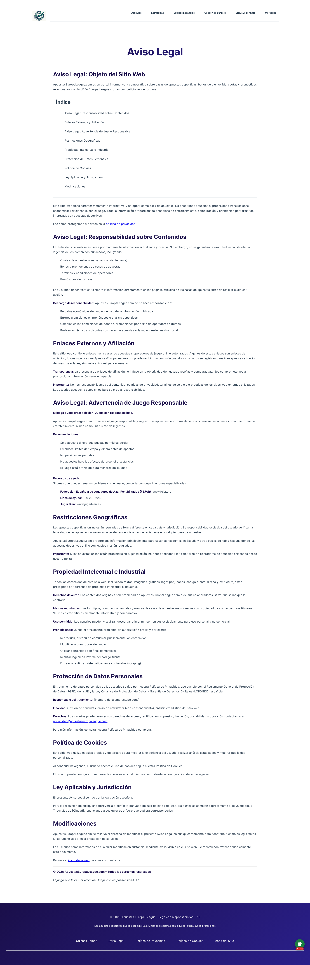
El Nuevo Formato (245, 12)
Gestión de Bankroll (215, 12)
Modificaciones (75, 186)
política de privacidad (120, 224)
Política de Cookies (78, 168)
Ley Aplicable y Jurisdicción (84, 177)
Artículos (136, 12)
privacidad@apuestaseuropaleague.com (80, 721)
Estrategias (157, 12)
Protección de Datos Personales (86, 159)
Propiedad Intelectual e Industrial (87, 149)
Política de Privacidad (150, 941)
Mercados (270, 12)
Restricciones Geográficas (82, 140)
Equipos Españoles (184, 12)
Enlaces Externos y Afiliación (84, 122)
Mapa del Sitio (224, 941)
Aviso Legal (116, 941)
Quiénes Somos (86, 941)
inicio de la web (79, 860)
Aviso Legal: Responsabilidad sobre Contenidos (97, 113)
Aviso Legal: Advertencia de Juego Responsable (97, 131)
